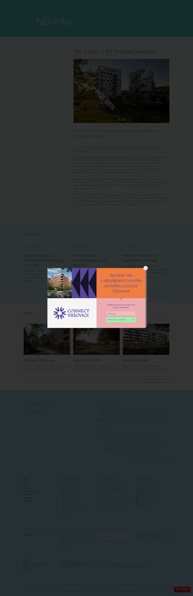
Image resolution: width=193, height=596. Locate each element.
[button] (146, 268)
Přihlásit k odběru (117, 320)
